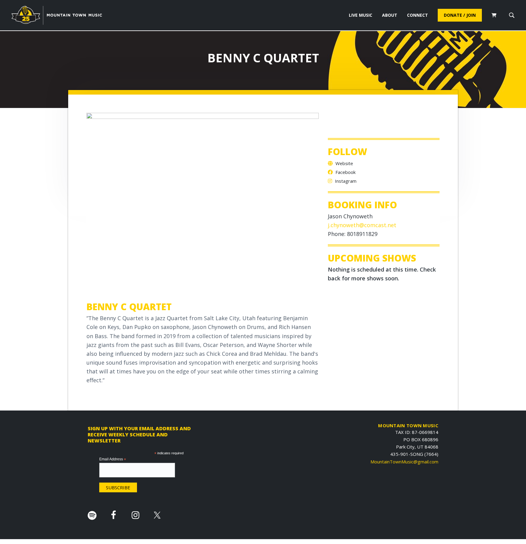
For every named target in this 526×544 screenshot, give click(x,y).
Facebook (345, 172)
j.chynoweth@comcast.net (362, 225)
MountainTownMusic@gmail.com (404, 462)
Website (343, 163)
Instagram (345, 181)
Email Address (112, 459)
